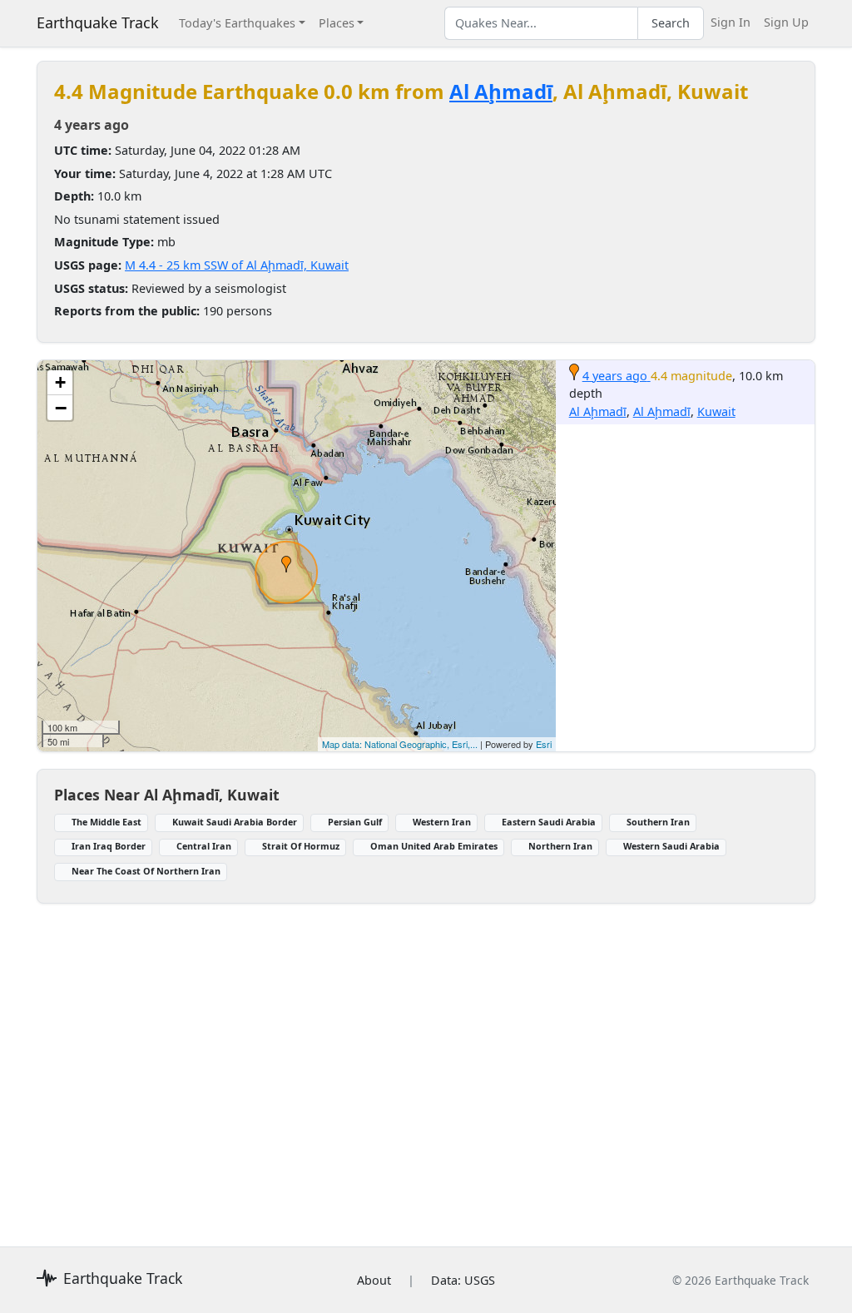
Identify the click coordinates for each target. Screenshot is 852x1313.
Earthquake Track (98, 22)
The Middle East (106, 821)
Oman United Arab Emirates (434, 846)
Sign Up (786, 22)
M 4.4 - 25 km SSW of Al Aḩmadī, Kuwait (237, 265)
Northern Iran (560, 846)
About (374, 1280)
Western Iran (442, 821)
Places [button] (336, 23)
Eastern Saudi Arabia (549, 821)
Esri (544, 744)
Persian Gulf (355, 821)
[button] (286, 564)
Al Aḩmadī (500, 91)
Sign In (730, 22)
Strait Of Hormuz (300, 846)
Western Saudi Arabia (671, 846)
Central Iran (203, 846)
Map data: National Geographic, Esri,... (400, 744)
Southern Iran (658, 821)
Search (670, 23)
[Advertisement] (426, 1065)
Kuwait (716, 411)
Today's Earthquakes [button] (237, 23)
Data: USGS (463, 1280)
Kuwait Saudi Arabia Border (234, 821)
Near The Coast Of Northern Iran (146, 871)
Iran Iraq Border (109, 846)
